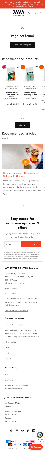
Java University (10, 380)
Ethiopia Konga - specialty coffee (30, 93)
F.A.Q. (7, 353)
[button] (3, 13)
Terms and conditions (13, 325)
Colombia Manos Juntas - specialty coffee (12, 94)
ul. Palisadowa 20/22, (23, 276)
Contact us (9, 359)
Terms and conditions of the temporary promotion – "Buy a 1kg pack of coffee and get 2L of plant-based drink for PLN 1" (22, 333)
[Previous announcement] (2, 4)
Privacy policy (10, 342)
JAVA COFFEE (18, 449)
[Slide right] (27, 118)
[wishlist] (35, 13)
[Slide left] (17, 118)
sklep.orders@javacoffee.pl (16, 310)
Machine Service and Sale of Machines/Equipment (16, 387)
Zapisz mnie (31, 244)
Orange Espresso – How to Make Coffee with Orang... (20, 175)
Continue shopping (22, 44)
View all (22, 125)
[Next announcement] (42, 4)
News (7, 347)
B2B (6, 374)
